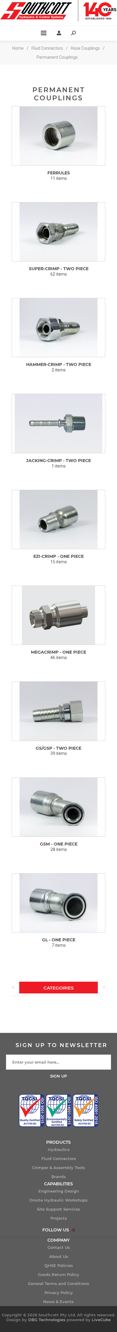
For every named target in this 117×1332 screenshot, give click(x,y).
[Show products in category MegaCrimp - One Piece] (58, 615)
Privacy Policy (58, 1292)
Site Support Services (58, 1209)
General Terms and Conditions (58, 1283)
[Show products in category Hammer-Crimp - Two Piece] (58, 327)
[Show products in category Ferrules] (58, 136)
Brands (58, 1176)
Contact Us (58, 1247)
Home (18, 48)
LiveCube (101, 1319)
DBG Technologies (46, 1319)
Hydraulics (59, 1149)
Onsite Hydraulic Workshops (58, 1200)
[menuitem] (58, 1149)
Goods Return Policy (58, 1274)
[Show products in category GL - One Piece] (58, 903)
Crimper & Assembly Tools (58, 1167)
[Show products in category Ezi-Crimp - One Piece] (58, 519)
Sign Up (58, 1076)
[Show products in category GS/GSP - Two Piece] (58, 711)
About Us (58, 1256)
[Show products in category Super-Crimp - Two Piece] (58, 231)
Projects (58, 1218)
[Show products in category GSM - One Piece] (58, 807)
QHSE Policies (58, 1265)
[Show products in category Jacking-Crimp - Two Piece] (58, 423)
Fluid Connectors (58, 1158)
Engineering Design (58, 1191)
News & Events (58, 1301)
